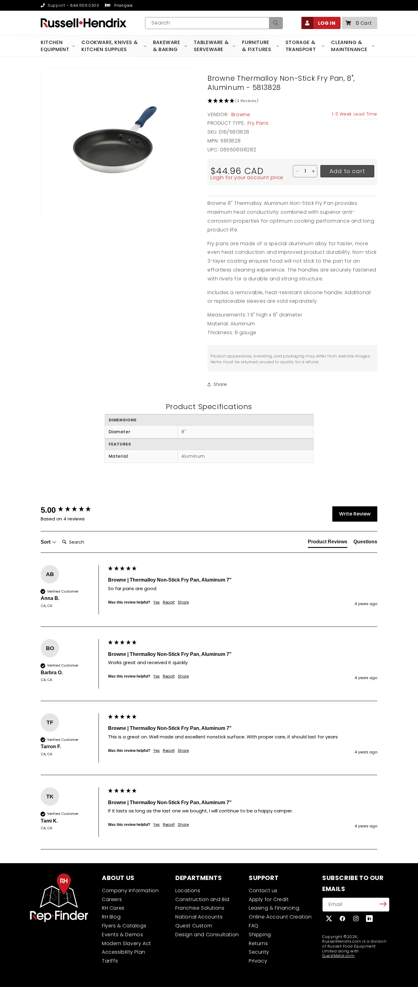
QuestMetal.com (338, 955)
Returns (258, 943)
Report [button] (169, 602)
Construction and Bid (202, 899)
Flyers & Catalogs (124, 925)
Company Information (130, 890)
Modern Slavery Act (126, 943)
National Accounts (198, 916)
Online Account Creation (280, 916)
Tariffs (110, 960)
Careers (112, 899)
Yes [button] (156, 602)
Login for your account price (247, 177)
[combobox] (213, 23)
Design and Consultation (207, 934)
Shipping (260, 934)
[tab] (327, 543)
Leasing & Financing (274, 907)
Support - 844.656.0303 (73, 5)
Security (259, 952)
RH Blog (111, 916)
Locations (187, 890)
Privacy (258, 960)
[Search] (275, 23)
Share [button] (220, 384)
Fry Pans (258, 123)
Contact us (263, 890)
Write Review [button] (355, 513)
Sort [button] (46, 542)
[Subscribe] (383, 904)
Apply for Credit (269, 899)
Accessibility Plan (123, 952)
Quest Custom (193, 925)
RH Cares (113, 907)
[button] (359, 23)
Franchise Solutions (199, 907)
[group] (73, 510)
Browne (240, 114)
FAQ (254, 925)
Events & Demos (122, 934)
